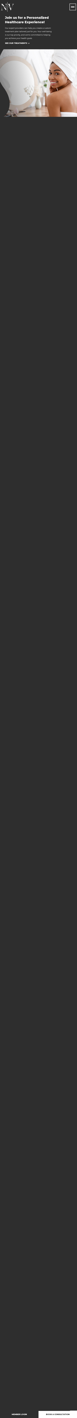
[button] (58, 7)
